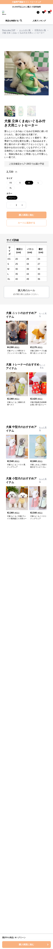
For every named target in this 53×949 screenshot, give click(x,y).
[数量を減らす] (10, 205)
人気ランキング (39, 21)
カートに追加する (26, 223)
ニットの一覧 (25, 30)
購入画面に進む (26, 215)
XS (10, 183)
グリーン (12, 198)
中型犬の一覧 (40, 30)
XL (11, 188)
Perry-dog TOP (8, 30)
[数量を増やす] (22, 205)
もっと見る (43, 314)
